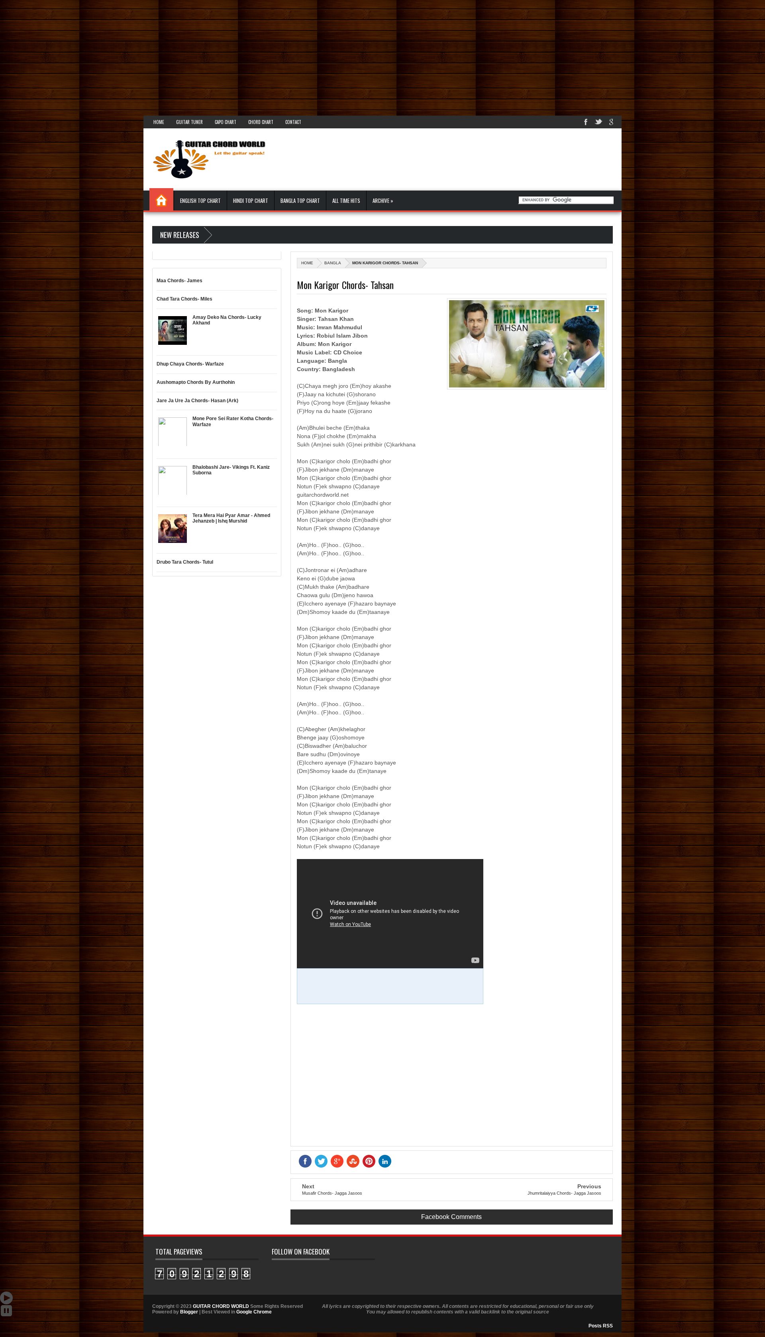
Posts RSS (600, 1326)
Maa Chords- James (179, 280)
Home (158, 122)
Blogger (189, 1312)
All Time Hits (346, 200)
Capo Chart (225, 122)
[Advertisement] (239, 56)
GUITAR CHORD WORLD (221, 1306)
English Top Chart (200, 200)
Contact (293, 122)
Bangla (332, 263)
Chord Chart (260, 122)
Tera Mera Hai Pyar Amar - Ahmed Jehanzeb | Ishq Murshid (231, 518)
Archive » (383, 200)
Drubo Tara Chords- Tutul (185, 562)
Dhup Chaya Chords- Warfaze (190, 364)
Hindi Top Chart (250, 200)
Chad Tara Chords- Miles (184, 299)
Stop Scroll (6, 1310)
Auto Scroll (6, 1298)
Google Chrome (254, 1312)
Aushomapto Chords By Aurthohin (196, 382)
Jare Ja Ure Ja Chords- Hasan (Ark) (197, 400)
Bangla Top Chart (300, 200)
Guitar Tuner (189, 122)
